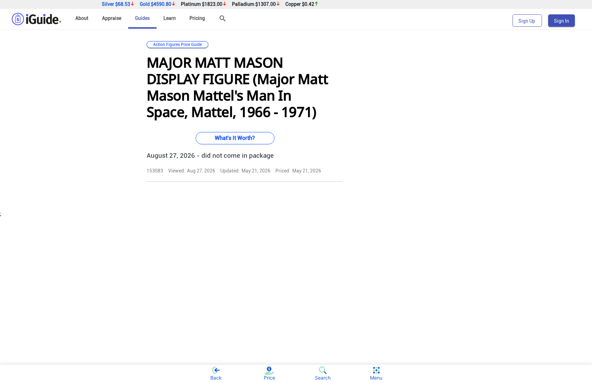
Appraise (111, 18)
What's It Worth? (235, 138)
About (81, 18)
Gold (155, 4)
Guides (142, 18)
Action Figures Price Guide (177, 44)
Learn (169, 18)
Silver (116, 4)
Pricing (197, 18)
